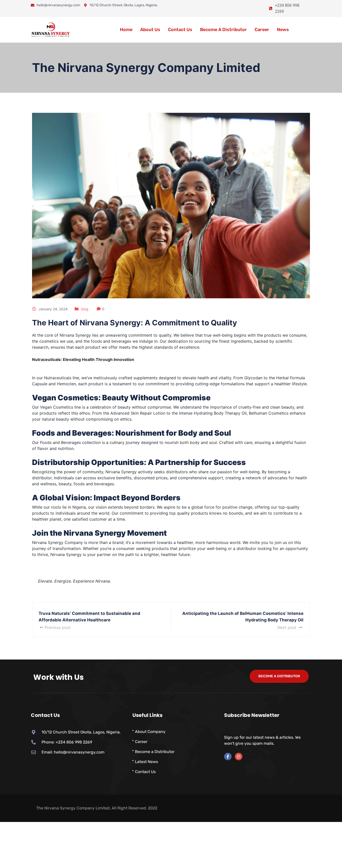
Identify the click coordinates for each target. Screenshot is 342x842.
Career (262, 29)
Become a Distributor (223, 29)
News (283, 29)
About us (150, 29)
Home (126, 29)
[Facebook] (228, 756)
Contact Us (180, 29)
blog (84, 309)
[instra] (238, 756)
